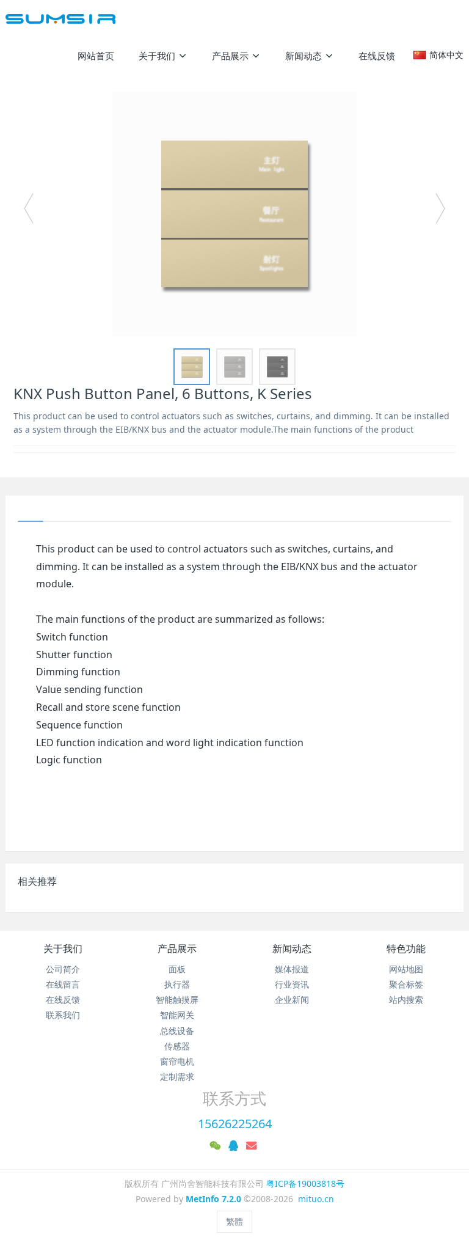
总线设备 (177, 1030)
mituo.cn (316, 1199)
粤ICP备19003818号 (305, 1183)
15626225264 (235, 1123)
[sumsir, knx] (60, 18)
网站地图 (406, 969)
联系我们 (63, 1015)
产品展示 (177, 948)
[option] (234, 214)
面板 (177, 969)
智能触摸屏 (177, 999)
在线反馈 (63, 999)
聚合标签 (406, 984)
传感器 (177, 1046)
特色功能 (406, 948)
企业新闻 (292, 999)
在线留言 (63, 984)
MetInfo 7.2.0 (213, 1199)
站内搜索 (406, 999)
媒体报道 (292, 969)
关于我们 (62, 948)
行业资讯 (292, 984)
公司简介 (63, 969)
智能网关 (177, 1015)
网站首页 (96, 56)
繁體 (234, 1221)
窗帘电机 (177, 1061)
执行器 (177, 984)
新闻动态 (291, 948)
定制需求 (177, 1076)
